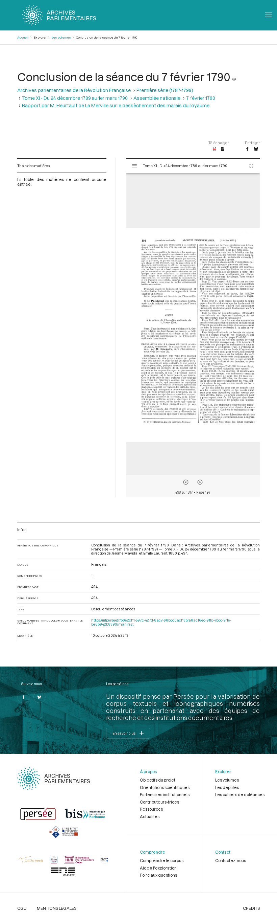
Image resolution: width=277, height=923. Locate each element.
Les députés (227, 787)
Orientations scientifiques (165, 787)
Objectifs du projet (157, 780)
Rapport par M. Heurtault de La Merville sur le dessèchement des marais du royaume (115, 105)
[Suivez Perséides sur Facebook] (23, 697)
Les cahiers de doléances (240, 794)
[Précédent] (186, 482)
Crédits (251, 908)
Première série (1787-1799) (164, 90)
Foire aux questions (158, 875)
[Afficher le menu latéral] (134, 166)
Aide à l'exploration (158, 867)
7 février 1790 (200, 98)
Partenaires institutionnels (165, 794)
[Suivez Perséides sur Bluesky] (39, 697)
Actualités (149, 816)
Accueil (23, 37)
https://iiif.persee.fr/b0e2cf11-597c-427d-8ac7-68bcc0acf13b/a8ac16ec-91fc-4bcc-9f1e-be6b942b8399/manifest (161, 622)
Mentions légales (56, 908)
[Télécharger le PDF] (215, 149)
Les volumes (61, 37)
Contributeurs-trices (159, 802)
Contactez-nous (230, 860)
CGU (22, 908)
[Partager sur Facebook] (247, 149)
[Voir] (234, 76)
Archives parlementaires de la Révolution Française (74, 90)
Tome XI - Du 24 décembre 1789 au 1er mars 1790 (75, 98)
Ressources (151, 809)
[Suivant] (200, 482)
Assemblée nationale (156, 98)
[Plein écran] (251, 166)
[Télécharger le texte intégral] (222, 149)
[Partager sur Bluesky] (256, 149)
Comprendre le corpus (161, 860)
